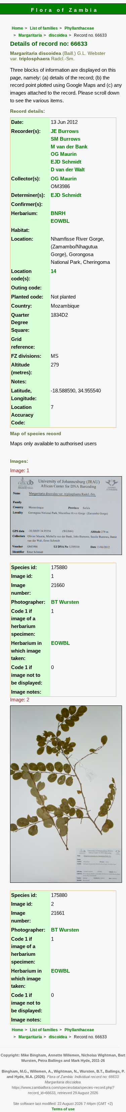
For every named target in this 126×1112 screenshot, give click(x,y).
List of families (44, 28)
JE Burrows (65, 131)
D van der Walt (68, 169)
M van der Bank (69, 146)
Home (17, 28)
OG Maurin (64, 154)
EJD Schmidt (66, 162)
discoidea (58, 35)
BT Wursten (65, 602)
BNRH (58, 213)
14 (53, 271)
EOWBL (60, 221)
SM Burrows (65, 139)
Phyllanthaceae (79, 28)
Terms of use (63, 1109)
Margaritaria (30, 35)
